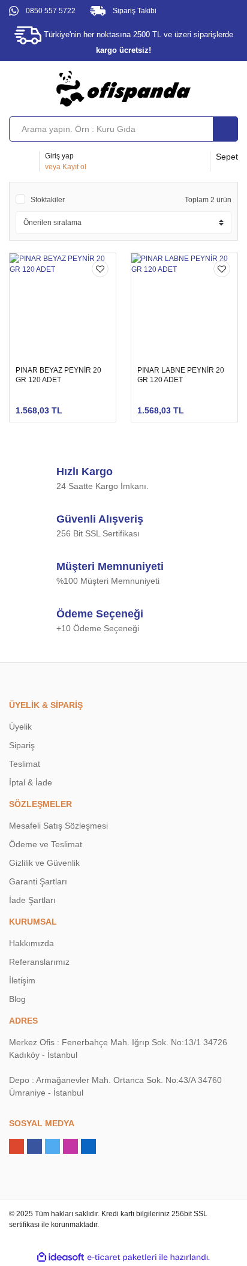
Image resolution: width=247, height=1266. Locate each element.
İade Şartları (32, 900)
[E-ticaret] (122, 1257)
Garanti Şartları (38, 881)
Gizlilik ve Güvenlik (44, 863)
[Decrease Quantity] (87, 404)
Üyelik (20, 726)
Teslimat (24, 764)
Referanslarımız (39, 962)
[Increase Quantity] (126, 404)
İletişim (22, 980)
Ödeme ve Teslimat (45, 844)
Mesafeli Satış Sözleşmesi (58, 825)
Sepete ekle (66, 404)
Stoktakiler (48, 200)
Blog (17, 999)
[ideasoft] (61, 1257)
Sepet (227, 156)
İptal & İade (30, 782)
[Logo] (123, 88)
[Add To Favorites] (100, 268)
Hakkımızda (31, 943)
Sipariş (22, 745)
